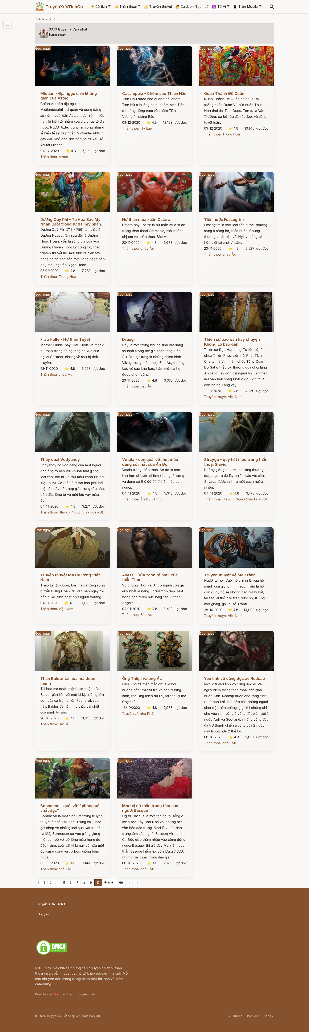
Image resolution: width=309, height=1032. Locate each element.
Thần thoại (125, 6)
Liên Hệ (269, 1016)
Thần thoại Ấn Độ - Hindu (143, 499)
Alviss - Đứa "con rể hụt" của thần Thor (150, 577)
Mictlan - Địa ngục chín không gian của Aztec (68, 96)
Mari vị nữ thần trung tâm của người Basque (150, 808)
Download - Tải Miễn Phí (55, 936)
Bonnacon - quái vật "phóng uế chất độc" (69, 808)
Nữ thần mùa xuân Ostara (146, 219)
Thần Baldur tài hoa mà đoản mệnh (67, 681)
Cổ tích (98, 6)
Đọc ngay (43, 48)
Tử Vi (219, 6)
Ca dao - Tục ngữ (192, 6)
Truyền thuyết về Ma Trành (230, 575)
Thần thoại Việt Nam (56, 609)
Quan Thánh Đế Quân (224, 93)
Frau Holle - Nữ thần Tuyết (65, 339)
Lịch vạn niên (46, 919)
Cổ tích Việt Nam (49, 909)
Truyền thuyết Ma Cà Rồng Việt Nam (70, 577)
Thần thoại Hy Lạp (137, 128)
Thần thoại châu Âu (138, 248)
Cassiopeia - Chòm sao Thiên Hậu (154, 93)
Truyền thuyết (158, 6)
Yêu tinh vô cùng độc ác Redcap (234, 678)
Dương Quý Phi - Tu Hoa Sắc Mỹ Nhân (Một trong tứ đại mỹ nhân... (72, 222)
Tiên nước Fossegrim (224, 219)
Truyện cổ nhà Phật (138, 713)
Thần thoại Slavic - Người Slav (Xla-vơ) (71, 512)
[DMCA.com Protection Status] (51, 954)
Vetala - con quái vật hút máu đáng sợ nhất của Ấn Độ (150, 462)
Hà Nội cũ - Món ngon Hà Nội (60, 925)
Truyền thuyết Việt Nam (223, 397)
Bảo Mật (253, 1016)
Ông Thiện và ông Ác (142, 678)
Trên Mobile (245, 6)
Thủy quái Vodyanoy (60, 459)
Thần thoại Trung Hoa (222, 134)
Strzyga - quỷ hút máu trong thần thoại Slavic (235, 462)
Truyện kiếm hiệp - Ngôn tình (59, 930)
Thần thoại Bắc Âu (137, 386)
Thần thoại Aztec (54, 157)
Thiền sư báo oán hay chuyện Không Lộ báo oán (232, 341)
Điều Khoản (234, 1016)
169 (120, 882)
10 (98, 882)
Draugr (128, 339)
